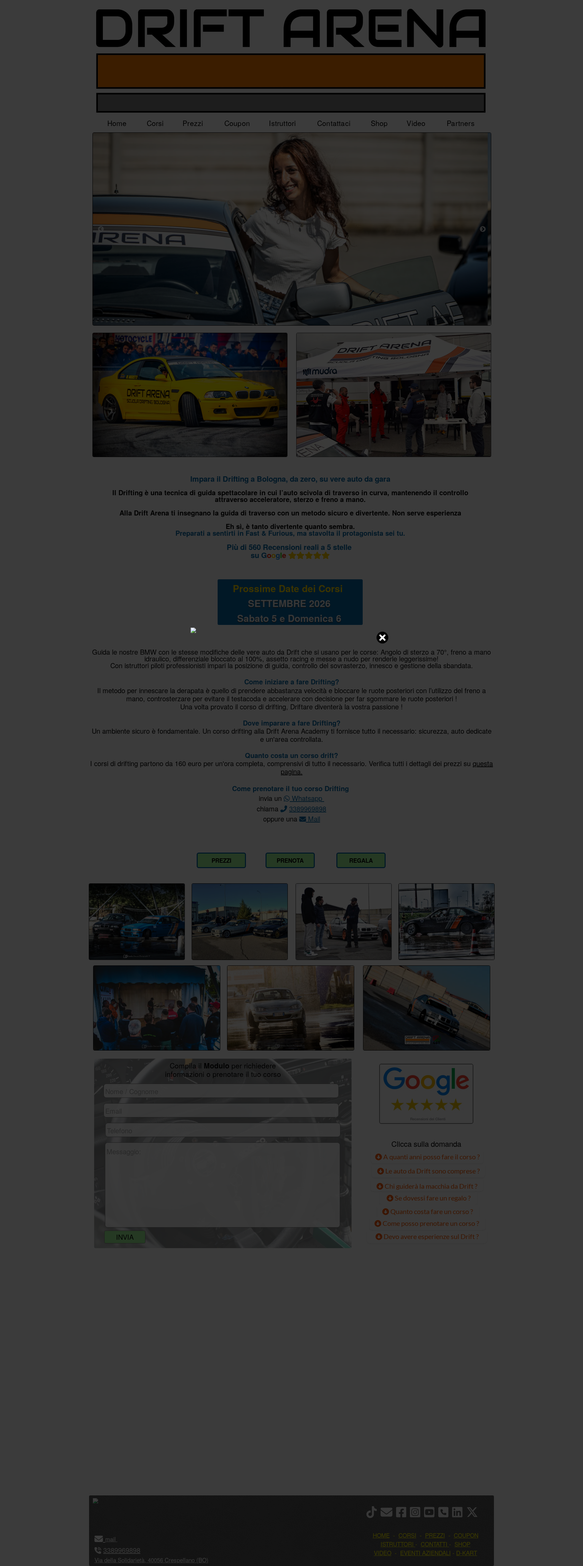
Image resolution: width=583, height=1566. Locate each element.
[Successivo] (482, 229)
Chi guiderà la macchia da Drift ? (430, 1186)
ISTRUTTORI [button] (397, 1544)
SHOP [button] (462, 1544)
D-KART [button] (466, 1552)
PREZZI (221, 860)
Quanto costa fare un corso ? (431, 1211)
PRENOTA (290, 860)
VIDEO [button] (382, 1552)
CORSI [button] (407, 1535)
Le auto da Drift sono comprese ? (432, 1171)
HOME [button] (381, 1535)
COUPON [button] (466, 1535)
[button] (116, 1539)
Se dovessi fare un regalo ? (432, 1198)
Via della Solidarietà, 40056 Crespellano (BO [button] (150, 1560)
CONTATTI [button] (434, 1544)
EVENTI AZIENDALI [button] (425, 1552)
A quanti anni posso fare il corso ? (431, 1157)
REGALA (361, 860)
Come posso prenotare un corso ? (430, 1223)
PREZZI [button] (435, 1535)
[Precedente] (101, 229)
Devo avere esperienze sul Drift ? (430, 1236)
